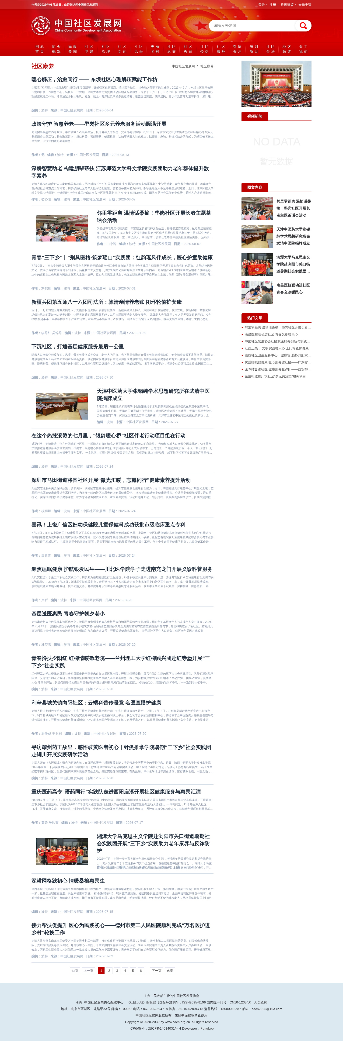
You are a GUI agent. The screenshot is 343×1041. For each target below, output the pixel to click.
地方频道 (287, 49)
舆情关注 (238, 49)
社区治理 (106, 49)
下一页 (156, 970)
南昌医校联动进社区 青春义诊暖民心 (271, 334)
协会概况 (57, 49)
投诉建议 (287, 5)
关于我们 (304, 49)
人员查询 (260, 1002)
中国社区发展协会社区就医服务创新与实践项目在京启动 (285, 341)
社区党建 (90, 49)
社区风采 (139, 49)
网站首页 (40, 49)
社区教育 (189, 49)
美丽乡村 (156, 49)
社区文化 (123, 49)
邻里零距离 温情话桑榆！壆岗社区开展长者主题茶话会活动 (288, 327)
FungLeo (207, 1028)
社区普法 (271, 49)
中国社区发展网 (183, 66)
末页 (170, 970)
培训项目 (254, 49)
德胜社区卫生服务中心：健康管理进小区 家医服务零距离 (286, 355)
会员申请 (305, 5)
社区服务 (222, 49)
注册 (273, 5)
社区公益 (205, 49)
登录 (261, 5)
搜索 (303, 25)
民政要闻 (73, 49)
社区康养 (172, 49)
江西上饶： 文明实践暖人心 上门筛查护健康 (277, 348)
